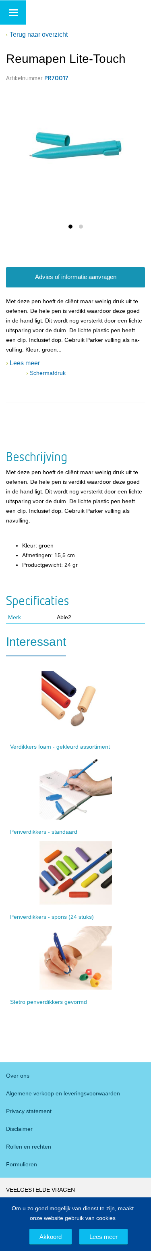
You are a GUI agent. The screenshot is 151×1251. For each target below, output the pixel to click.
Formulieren (21, 1164)
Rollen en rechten (28, 1146)
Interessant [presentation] (36, 641)
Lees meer (103, 1236)
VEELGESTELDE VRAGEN (40, 1189)
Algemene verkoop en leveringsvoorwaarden (63, 1093)
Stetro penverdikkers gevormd (48, 1002)
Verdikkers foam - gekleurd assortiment (60, 746)
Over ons (17, 1075)
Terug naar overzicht (39, 34)
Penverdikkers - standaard (43, 831)
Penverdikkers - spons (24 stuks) (52, 917)
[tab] (36, 645)
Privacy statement (29, 1111)
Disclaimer (19, 1129)
